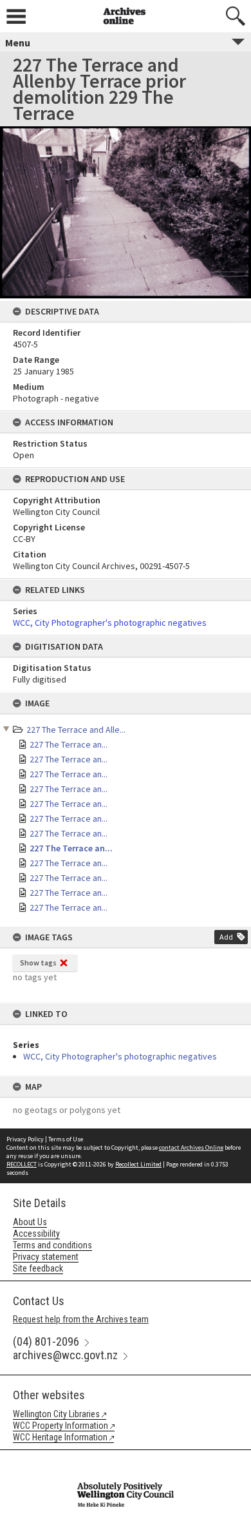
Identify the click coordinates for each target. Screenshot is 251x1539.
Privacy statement (46, 1257)
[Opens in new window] (125, 1458)
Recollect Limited (138, 1164)
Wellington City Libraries (56, 1414)
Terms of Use (65, 1139)
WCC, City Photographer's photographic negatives (120, 1056)
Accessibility (36, 1233)
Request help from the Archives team (81, 1319)
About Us (30, 1222)
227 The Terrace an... (68, 744)
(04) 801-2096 (46, 1341)
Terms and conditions (52, 1245)
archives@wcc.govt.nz (65, 1355)
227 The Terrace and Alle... (76, 729)
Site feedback (38, 1268)
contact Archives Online (191, 1147)
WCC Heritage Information (60, 1437)
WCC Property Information (60, 1425)
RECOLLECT (21, 1164)
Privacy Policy (25, 1139)
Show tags (38, 962)
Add (226, 937)
